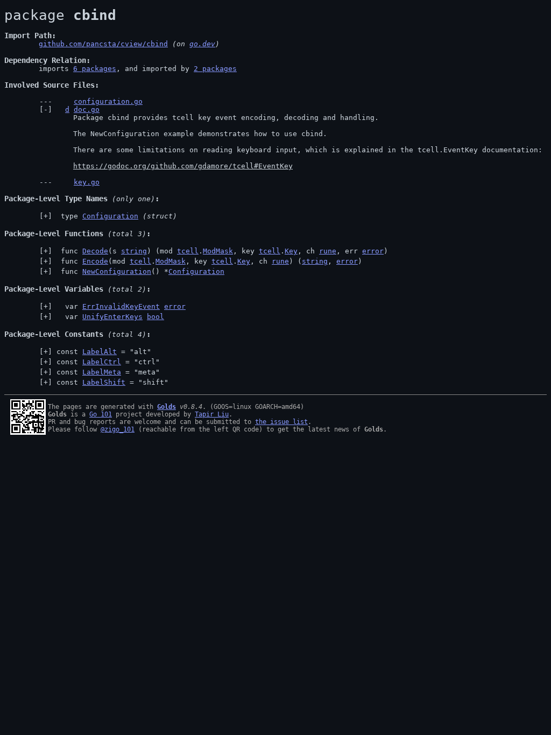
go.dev (202, 44)
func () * (140, 271)
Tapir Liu (212, 414)
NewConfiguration (116, 271)
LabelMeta (101, 372)
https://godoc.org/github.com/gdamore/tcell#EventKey (183, 166)
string (134, 251)
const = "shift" (112, 382)
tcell (188, 251)
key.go (87, 182)
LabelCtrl (101, 362)
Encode (95, 261)
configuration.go (108, 101)
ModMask (218, 251)
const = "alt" (103, 352)
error (373, 251)
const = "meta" (108, 372)
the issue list (281, 422)
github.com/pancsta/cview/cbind (103, 44)
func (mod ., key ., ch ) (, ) (209, 261)
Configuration (110, 216)
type (116, 216)
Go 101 (100, 414)
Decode (95, 251)
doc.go (87, 109)
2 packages (215, 69)
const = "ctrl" (108, 362)
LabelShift (103, 382)
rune (327, 251)
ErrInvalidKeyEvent (121, 306)
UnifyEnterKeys (112, 317)
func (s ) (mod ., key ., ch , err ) (222, 251)
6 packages (94, 69)
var (121, 306)
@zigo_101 (118, 429)
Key (291, 251)
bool (155, 317)
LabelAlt (99, 352)
